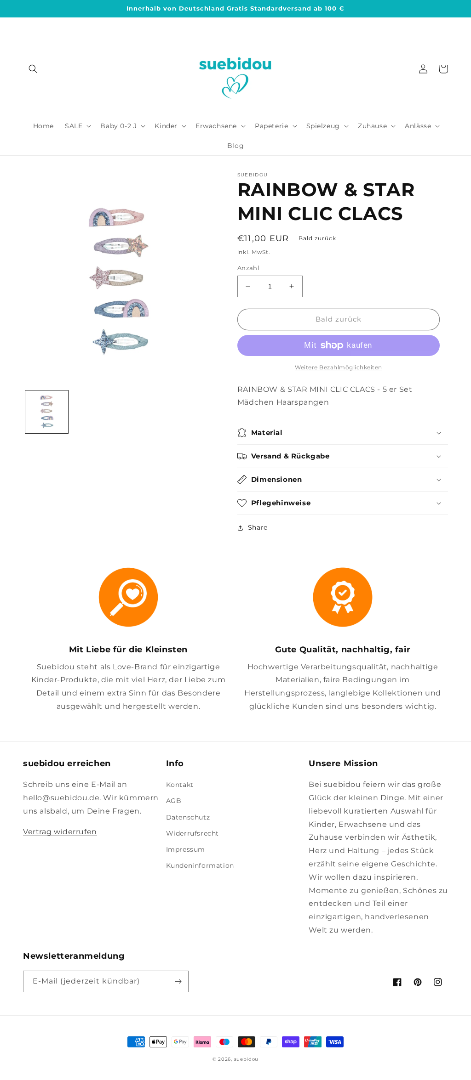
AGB (174, 801)
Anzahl (248, 267)
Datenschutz (188, 817)
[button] (33, 69)
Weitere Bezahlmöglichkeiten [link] (338, 367)
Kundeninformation (200, 865)
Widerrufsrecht (192, 833)
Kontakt (180, 784)
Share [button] (258, 527)
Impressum (185, 849)
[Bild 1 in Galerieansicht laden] (46, 411)
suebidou (246, 1059)
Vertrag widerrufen (60, 831)
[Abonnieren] (178, 981)
